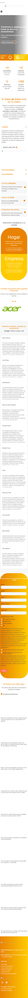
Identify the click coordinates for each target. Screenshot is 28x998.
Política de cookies (6, 970)
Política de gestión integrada (8, 973)
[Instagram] (2, 982)
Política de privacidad (7, 966)
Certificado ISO (5, 971)
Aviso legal (4, 964)
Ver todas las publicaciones (10, 694)
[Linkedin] (6, 982)
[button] (14, 11)
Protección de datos (6, 968)
